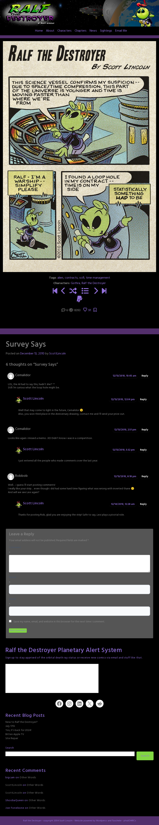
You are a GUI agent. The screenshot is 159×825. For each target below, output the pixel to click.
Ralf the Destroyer (94, 283)
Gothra (75, 283)
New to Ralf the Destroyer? (21, 722)
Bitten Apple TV (14, 734)
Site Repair (11, 738)
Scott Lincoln (33, 399)
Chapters (80, 30)
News (93, 30)
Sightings (106, 30)
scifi (81, 277)
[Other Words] (104, 291)
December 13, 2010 (32, 353)
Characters (64, 30)
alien (60, 277)
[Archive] (85, 291)
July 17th (10, 726)
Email (12, 599)
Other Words (28, 777)
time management (98, 277)
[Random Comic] (73, 291)
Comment (15, 547)
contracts (71, 277)
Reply (145, 376)
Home (39, 30)
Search (9, 748)
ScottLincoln (57, 353)
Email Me (121, 30)
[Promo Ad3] (55, 291)
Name (12, 577)
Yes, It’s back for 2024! (18, 730)
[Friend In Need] (63, 291)
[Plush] (95, 291)
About (50, 30)
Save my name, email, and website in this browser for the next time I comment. (59, 622)
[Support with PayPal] (79, 299)
